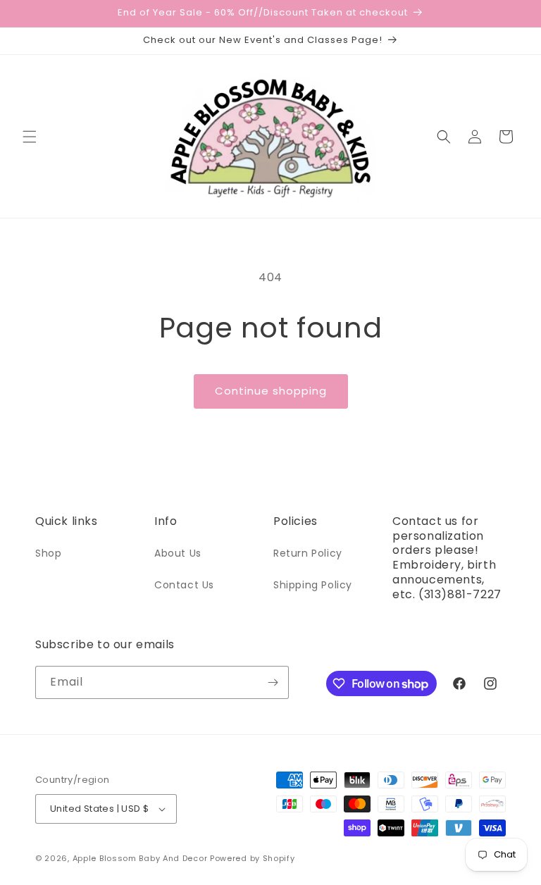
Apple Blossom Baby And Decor (140, 858)
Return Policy (307, 553)
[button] (29, 136)
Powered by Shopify (252, 858)
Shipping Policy (312, 585)
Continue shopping (271, 390)
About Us (177, 553)
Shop (48, 553)
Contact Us (184, 585)
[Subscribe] (272, 682)
